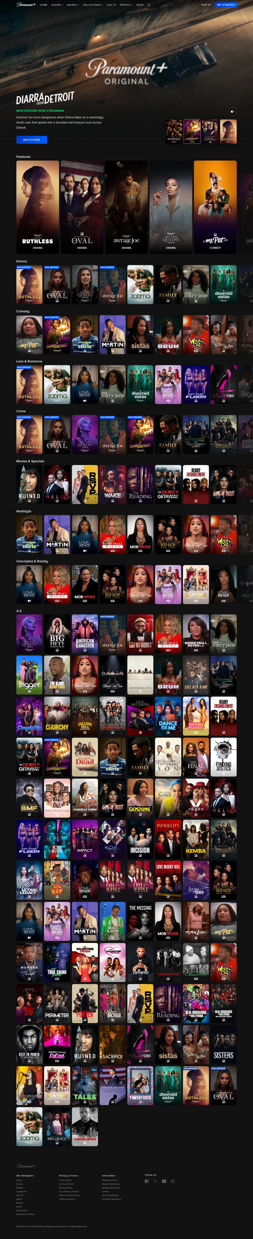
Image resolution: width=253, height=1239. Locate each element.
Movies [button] (72, 5)
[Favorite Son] (168, 757)
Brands (19, 1203)
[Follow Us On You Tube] (164, 1181)
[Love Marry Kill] (168, 880)
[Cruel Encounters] (140, 716)
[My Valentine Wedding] (113, 962)
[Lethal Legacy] (29, 880)
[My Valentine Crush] (85, 962)
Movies (19, 1188)
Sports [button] (125, 5)
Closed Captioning (110, 1184)
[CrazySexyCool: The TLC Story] (113, 716)
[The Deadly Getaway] (29, 757)
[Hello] (224, 798)
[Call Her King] (196, 675)
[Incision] (140, 839)
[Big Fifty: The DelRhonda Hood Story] (57, 633)
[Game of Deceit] (113, 798)
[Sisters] (224, 1044)
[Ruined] (85, 1044)
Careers (105, 1192)
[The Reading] (168, 1003)
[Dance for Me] (168, 716)
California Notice (67, 1199)
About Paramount (110, 1195)
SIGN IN (206, 5)
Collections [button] (92, 5)
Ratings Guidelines (111, 1188)
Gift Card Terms (66, 1184)
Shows (19, 1184)
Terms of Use (65, 1180)
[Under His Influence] (57, 1126)
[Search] (149, 5)
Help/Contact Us (110, 1180)
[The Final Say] (196, 757)
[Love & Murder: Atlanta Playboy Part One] (113, 880)
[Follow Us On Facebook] (146, 1181)
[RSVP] (140, 1003)
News (139, 5)
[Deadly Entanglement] (224, 716)
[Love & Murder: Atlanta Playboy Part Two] (140, 880)
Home (43, 5)
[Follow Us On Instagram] (172, 1181)
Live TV (111, 5)
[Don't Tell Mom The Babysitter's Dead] (85, 757)
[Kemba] (196, 839)
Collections (21, 1192)
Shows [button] (56, 5)
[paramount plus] (26, 4)
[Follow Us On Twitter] (155, 1181)
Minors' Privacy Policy (69, 1195)
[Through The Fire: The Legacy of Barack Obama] (113, 1085)
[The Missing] (140, 921)
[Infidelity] (168, 839)
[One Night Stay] (29, 1003)
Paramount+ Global (25, 1214)
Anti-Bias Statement (111, 1199)
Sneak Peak (21, 1211)
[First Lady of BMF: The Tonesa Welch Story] (29, 798)
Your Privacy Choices (69, 1192)
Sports (19, 1199)
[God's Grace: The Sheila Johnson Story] (168, 798)
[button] (37, 207)
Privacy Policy (65, 1188)
